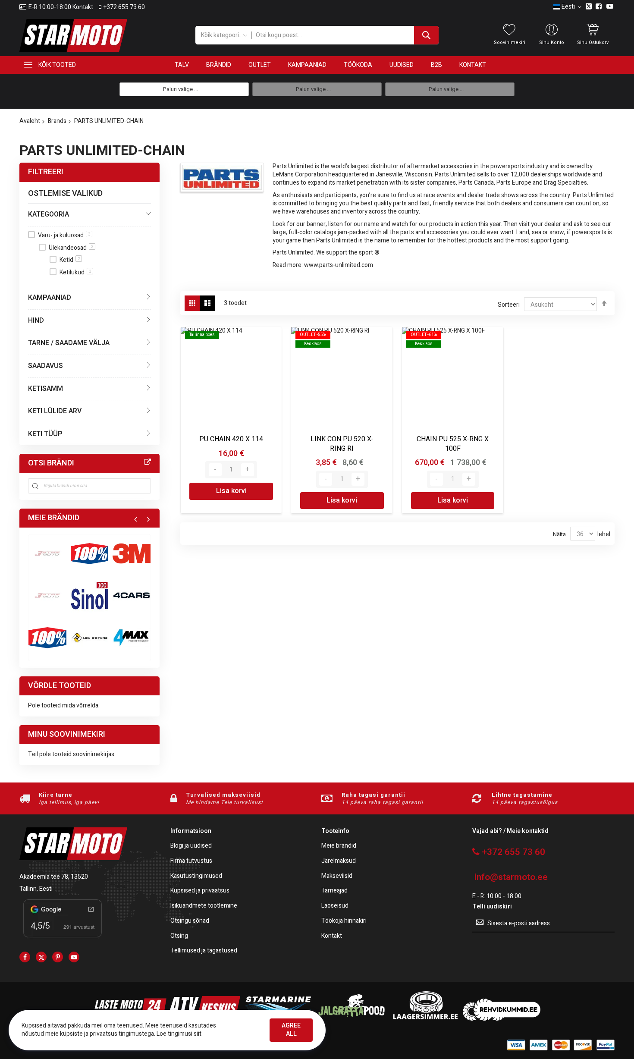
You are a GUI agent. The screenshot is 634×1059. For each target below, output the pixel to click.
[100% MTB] (90, 553)
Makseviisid (336, 876)
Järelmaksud (338, 861)
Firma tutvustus (191, 861)
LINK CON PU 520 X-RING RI (342, 444)
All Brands (147, 462)
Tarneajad (334, 891)
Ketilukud (75, 272)
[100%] (47, 638)
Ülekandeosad (71, 247)
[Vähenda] (215, 469)
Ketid (70, 259)
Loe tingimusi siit (179, 1033)
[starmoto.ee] (73, 35)
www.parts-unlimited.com (338, 265)
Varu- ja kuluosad (64, 235)
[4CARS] (132, 596)
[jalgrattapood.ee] (351, 1019)
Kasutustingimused (196, 876)
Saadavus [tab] (45, 366)
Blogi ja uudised (191, 846)
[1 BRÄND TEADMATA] (47, 596)
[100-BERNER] (90, 596)
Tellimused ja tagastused (203, 951)
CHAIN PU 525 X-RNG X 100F (453, 444)
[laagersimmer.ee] (425, 1019)
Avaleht (29, 121)
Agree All (291, 1029)
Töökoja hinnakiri (344, 921)
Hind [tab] (36, 320)
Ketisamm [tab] (45, 388)
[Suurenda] (247, 469)
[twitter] (41, 957)
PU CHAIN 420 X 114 (231, 439)
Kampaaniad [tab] (49, 297)
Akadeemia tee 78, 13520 (53, 876)
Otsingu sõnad (189, 921)
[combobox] (344, 35)
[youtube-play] (74, 957)
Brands (57, 121)
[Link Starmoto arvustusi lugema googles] (62, 939)
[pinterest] (57, 957)
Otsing (179, 936)
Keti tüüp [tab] (45, 434)
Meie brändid (338, 846)
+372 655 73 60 (124, 7)
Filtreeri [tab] (45, 172)
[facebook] (24, 957)
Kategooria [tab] (48, 214)
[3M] (132, 553)
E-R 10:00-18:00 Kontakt (60, 7)
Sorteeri (509, 304)
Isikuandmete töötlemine (203, 906)
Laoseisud (334, 906)
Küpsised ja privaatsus (199, 891)
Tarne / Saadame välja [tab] (69, 343)
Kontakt (331, 936)
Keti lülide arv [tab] (55, 411)
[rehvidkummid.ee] (501, 1019)
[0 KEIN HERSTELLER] (47, 553)
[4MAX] (132, 638)
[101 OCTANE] (90, 638)
